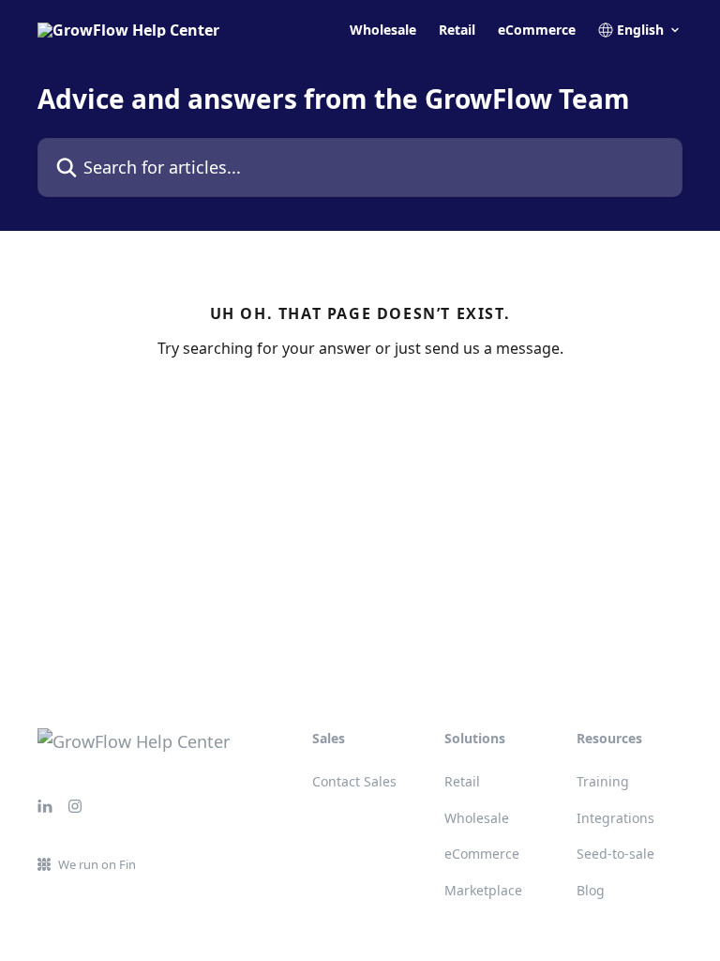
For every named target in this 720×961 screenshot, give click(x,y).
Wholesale (383, 30)
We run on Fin (97, 864)
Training (603, 781)
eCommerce (537, 30)
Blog (591, 890)
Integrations (615, 818)
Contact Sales (354, 781)
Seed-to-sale (615, 853)
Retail (457, 30)
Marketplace (483, 890)
